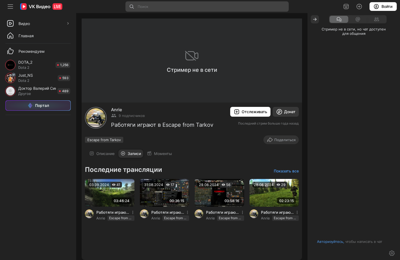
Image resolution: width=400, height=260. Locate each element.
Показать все (286, 171)
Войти (386, 6)
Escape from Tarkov (104, 140)
